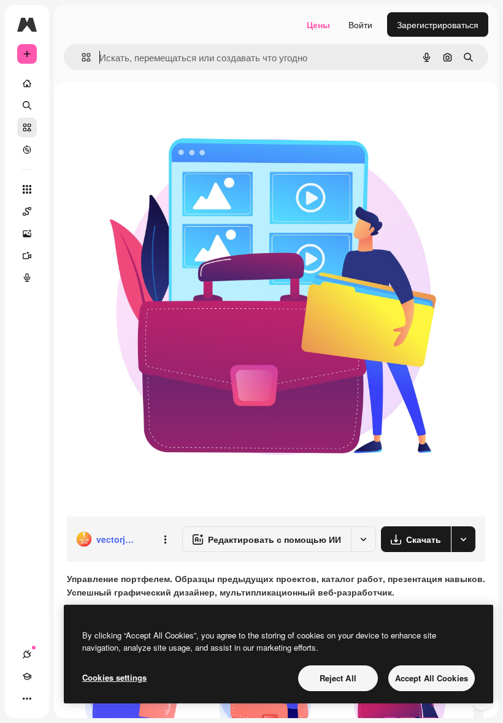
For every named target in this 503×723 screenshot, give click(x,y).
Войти (360, 24)
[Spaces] (27, 211)
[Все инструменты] (27, 189)
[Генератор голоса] (27, 277)
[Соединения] (27, 654)
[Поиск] (27, 105)
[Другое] (27, 698)
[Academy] (27, 676)
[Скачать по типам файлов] (463, 539)
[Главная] (27, 83)
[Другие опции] (165, 539)
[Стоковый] (27, 127)
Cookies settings (114, 677)
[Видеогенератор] (27, 255)
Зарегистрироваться (437, 24)
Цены (318, 24)
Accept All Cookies (431, 678)
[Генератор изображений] (27, 233)
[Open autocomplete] (81, 57)
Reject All (338, 678)
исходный (148, 110)
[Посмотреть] (27, 149)
